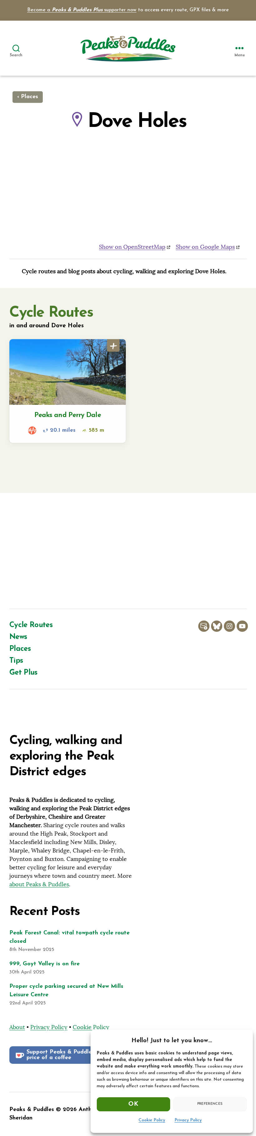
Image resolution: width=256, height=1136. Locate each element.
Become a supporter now (81, 10)
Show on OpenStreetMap (132, 246)
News (18, 637)
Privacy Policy (188, 1120)
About (17, 1027)
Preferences (210, 1104)
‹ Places (27, 97)
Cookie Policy (152, 1120)
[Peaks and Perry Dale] (67, 391)
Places (20, 649)
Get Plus (23, 672)
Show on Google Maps (205, 246)
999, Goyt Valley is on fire (44, 964)
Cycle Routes (30, 625)
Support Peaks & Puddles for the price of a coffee (71, 1055)
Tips (16, 661)
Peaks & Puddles (31, 1110)
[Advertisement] (128, 552)
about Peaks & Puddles (39, 884)
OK (133, 1104)
